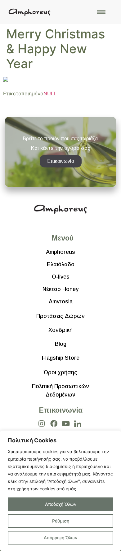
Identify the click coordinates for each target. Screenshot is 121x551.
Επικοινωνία (61, 410)
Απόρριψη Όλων (60, 537)
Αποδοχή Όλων (60, 504)
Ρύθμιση (60, 520)
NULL (49, 93)
